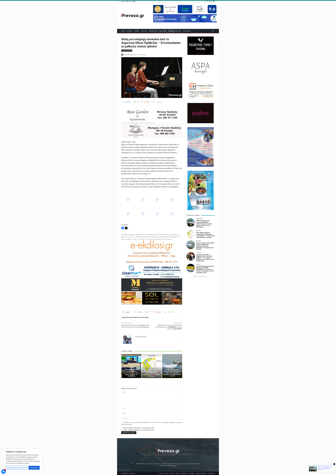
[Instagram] (209, 1)
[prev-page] (122, 381)
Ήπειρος (198, 264)
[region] (23, 460)
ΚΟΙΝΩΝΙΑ (151, 367)
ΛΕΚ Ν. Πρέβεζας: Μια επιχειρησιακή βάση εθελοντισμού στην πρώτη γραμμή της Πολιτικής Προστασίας (131, 373)
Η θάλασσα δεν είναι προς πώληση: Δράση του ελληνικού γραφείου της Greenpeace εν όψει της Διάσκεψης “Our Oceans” (168, 327)
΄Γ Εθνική (198, 252)
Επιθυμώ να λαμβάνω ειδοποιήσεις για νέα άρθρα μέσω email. (138, 430)
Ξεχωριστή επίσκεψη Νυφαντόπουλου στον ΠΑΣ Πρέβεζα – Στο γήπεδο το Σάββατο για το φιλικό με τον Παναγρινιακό (205, 258)
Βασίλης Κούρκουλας (131, 54)
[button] (213, 31)
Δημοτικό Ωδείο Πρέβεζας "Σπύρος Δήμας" (135, 317)
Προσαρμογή (10, 467)
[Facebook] (205, 1)
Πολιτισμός (127, 50)
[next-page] (125, 381)
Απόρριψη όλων (22, 467)
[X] (212, 1)
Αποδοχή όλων (34, 467)
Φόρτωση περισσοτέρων (200, 276)
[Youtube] (214, 1)
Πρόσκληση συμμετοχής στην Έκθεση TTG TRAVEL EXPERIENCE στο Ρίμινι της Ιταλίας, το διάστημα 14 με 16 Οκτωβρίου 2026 (205, 269)
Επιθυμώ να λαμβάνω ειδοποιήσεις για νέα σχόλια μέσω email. (138, 427)
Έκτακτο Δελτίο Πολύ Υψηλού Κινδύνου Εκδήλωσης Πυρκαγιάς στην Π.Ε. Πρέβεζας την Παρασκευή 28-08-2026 (172, 373)
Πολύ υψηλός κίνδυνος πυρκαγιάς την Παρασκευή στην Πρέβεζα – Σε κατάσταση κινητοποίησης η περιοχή (151, 373)
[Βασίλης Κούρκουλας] (122, 55)
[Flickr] (207, 1)
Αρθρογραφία (131, 367)
